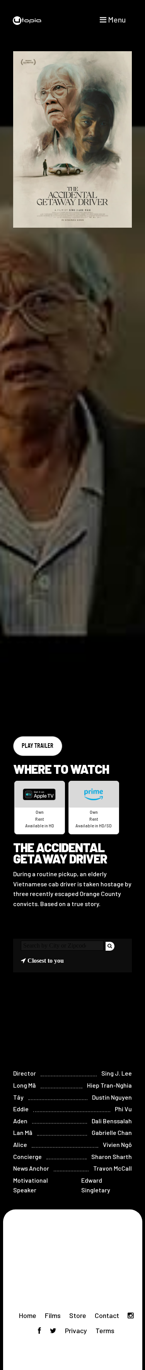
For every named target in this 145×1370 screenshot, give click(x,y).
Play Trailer (37, 745)
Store (77, 1315)
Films (53, 1315)
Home (27, 1315)
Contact (107, 1315)
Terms (105, 1330)
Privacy (76, 1330)
